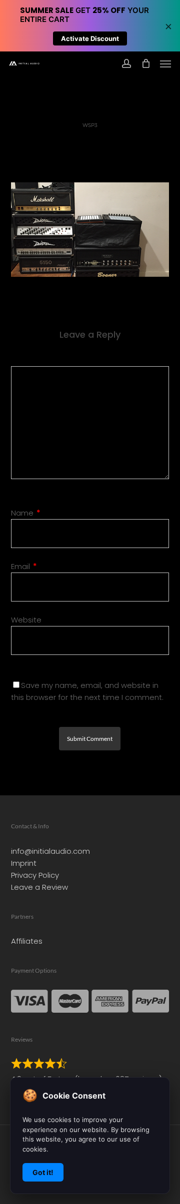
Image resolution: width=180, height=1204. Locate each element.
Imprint (23, 863)
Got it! (43, 1172)
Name (25, 513)
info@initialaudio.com (50, 851)
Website (26, 619)
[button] (165, 63)
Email (24, 566)
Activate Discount (90, 38)
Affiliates (26, 941)
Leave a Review (39, 887)
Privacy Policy (35, 875)
